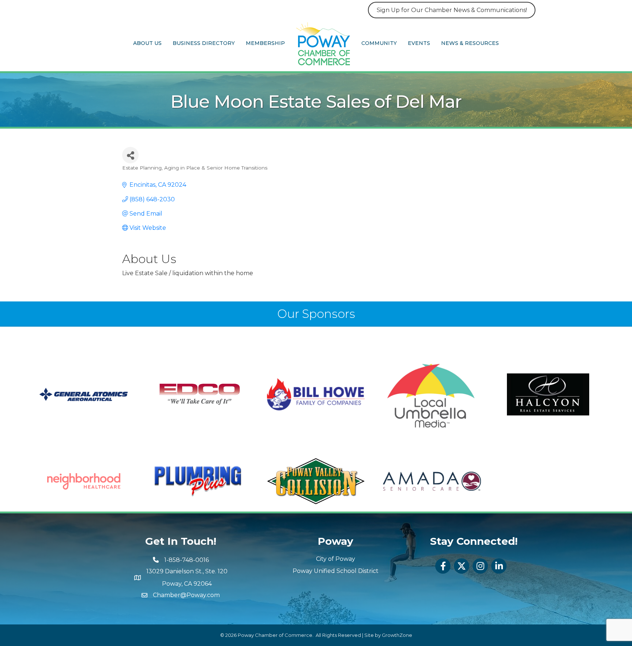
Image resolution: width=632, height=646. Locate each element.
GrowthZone (397, 635)
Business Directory (204, 43)
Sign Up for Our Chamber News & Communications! (452, 10)
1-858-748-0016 (186, 559)
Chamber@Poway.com (186, 595)
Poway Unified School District (336, 570)
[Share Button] (130, 155)
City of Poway (335, 558)
